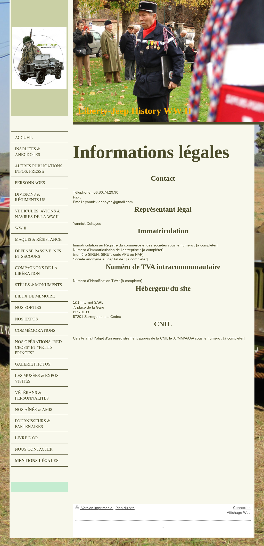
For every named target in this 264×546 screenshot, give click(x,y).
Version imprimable (96, 508)
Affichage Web (239, 513)
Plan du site (125, 508)
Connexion (242, 508)
